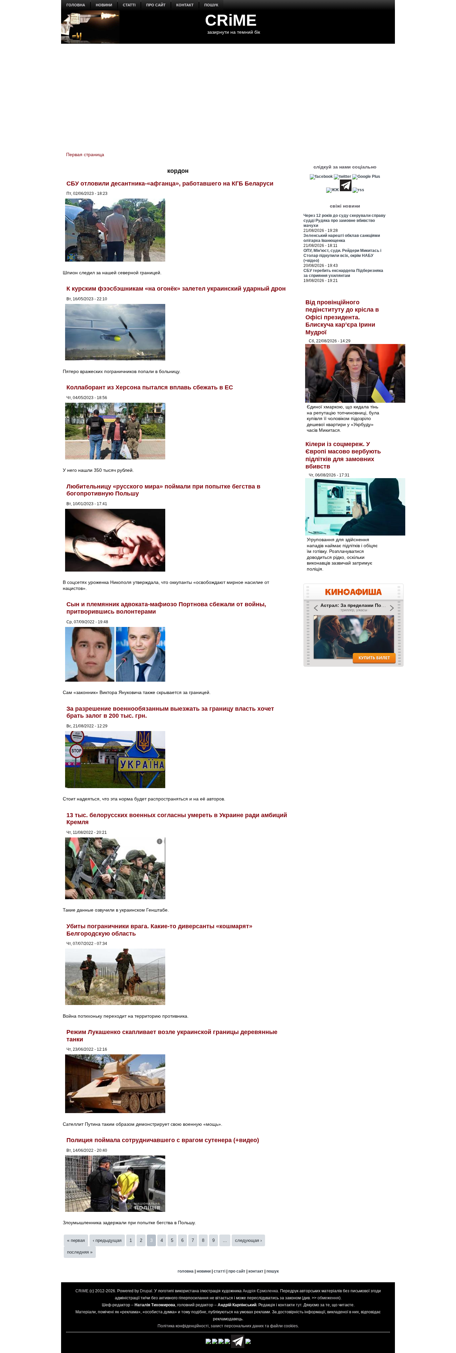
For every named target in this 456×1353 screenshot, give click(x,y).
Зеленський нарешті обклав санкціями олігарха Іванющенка (341, 238)
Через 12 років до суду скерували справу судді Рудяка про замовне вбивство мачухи (344, 220)
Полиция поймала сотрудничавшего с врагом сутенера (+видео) (162, 1140)
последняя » (79, 1252)
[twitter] (342, 176)
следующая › (248, 1240)
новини (104, 5)
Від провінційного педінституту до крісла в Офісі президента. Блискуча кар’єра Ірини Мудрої (342, 317)
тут (298, 1305)
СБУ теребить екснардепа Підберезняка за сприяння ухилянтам (343, 273)
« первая (76, 1240)
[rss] (358, 190)
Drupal (146, 1291)
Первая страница (85, 154)
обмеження (328, 1298)
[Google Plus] (366, 176)
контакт (185, 5)
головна (75, 5)
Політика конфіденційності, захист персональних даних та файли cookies (228, 1326)
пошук (211, 5)
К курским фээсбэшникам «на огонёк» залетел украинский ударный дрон (176, 288)
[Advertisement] (228, 93)
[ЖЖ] (332, 190)
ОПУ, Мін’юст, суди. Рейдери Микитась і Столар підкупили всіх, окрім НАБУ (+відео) (342, 255)
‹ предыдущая (107, 1240)
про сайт (156, 5)
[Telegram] (346, 190)
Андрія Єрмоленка (260, 1291)
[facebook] (321, 176)
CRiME (231, 20)
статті (129, 5)
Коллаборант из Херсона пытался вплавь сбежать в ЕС (149, 387)
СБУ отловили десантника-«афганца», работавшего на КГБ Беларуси (169, 183)
